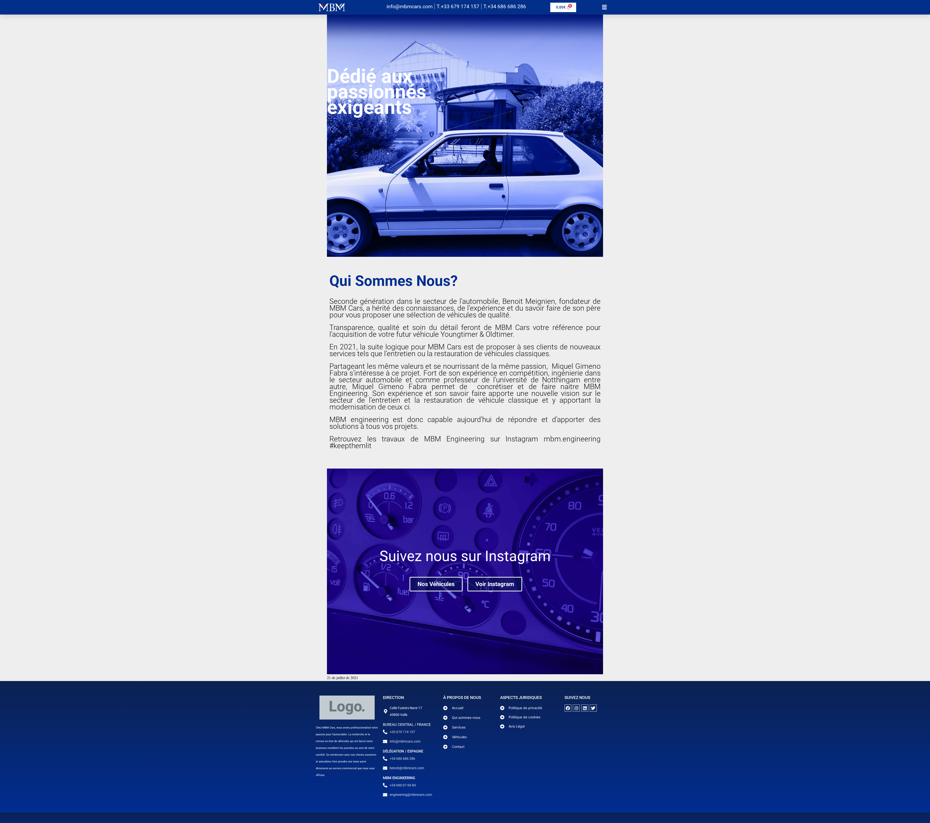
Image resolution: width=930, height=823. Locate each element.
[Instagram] (576, 708)
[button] (604, 7)
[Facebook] (568, 708)
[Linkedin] (584, 708)
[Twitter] (593, 708)
